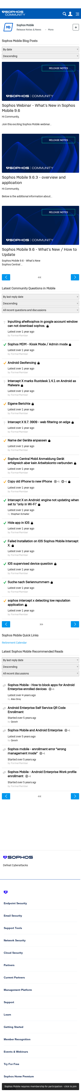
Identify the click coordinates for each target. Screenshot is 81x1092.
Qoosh (14, 721)
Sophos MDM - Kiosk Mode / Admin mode (38, 344)
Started (22, 718)
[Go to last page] (42, 624)
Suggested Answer (5, 363)
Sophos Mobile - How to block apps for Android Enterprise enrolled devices (41, 687)
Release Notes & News (29, 29)
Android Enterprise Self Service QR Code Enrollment (37, 710)
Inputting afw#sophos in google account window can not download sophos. (43, 323)
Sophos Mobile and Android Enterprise (35, 730)
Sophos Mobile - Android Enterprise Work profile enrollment (42, 774)
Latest (21, 331)
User (70, 14)
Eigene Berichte (19, 403)
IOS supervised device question (30, 564)
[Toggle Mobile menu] (76, 14)
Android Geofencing (22, 363)
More (50, 29)
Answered (5, 344)
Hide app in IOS (19, 523)
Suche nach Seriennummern (28, 582)
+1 (66, 481)
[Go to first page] (39, 277)
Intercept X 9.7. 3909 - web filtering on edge (39, 422)
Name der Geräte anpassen (27, 440)
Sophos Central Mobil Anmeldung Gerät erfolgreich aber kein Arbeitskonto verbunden (40, 461)
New (76, 27)
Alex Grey (16, 699)
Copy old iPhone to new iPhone (30, 481)
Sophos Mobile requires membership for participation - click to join (40, 1086)
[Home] (18, 13)
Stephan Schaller (20, 514)
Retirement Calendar (14, 642)
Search (64, 14)
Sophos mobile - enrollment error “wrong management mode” (37, 751)
